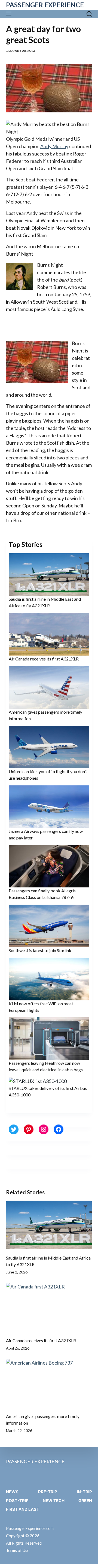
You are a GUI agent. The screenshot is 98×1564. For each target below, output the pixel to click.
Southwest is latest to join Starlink (40, 950)
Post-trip (17, 1500)
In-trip (84, 1491)
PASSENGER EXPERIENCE (45, 5)
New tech (54, 1500)
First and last (22, 1509)
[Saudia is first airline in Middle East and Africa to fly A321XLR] (49, 1225)
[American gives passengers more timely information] (49, 1383)
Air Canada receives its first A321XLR (44, 658)
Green (85, 1500)
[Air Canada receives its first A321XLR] (49, 1307)
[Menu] (10, 14)
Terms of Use (17, 1550)
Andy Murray (54, 146)
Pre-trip (47, 1491)
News (12, 1491)
